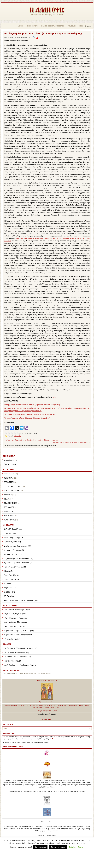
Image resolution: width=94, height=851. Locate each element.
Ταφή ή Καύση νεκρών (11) (15, 567)
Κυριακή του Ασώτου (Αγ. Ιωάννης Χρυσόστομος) (70, 442)
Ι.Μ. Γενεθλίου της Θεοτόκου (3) (17, 656)
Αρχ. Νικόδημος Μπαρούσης (15, 622)
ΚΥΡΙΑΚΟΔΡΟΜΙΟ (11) (13, 529)
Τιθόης (81, 705)
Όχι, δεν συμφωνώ (58, 847)
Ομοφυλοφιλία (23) (12, 541)
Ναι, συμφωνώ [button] (40, 847)
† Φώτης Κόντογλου (12, 639)
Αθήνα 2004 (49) (10, 587)
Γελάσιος (57, 707)
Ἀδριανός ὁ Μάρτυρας (71, 705)
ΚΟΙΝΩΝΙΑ (8, 478)
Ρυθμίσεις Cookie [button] (76, 847)
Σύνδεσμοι (72, 26)
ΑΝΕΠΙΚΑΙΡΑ (9, 515)
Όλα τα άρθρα (10, 464)
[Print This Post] (33, 37)
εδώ (54, 397)
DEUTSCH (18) (10, 596)
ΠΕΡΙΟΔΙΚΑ (8, 511)
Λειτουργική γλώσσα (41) (14, 550)
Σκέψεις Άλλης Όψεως (13, 486)
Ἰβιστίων (60, 705)
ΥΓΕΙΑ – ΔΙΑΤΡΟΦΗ (11, 490)
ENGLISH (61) (9, 592)
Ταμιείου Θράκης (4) (12, 660)
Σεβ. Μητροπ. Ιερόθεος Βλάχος (17, 609)
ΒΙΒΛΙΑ (6, 499)
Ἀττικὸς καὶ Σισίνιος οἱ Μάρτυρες (46, 705)
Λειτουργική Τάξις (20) (13, 554)
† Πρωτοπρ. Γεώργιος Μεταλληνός (19, 630)
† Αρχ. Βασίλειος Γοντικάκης (16, 618)
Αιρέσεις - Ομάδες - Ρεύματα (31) (18, 562)
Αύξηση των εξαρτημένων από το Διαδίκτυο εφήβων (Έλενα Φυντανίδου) (32, 440)
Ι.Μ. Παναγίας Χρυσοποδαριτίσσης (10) (20, 648)
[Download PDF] (36, 37)
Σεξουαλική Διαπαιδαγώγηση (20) (18, 558)
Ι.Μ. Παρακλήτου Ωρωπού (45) (16, 652)
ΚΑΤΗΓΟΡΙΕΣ (8, 470)
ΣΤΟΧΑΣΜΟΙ (9, 482)
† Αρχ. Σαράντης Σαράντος (15, 626)
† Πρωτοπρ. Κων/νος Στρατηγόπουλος (19, 634)
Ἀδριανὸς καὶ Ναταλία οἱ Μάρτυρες (15, 705)
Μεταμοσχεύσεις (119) (13, 537)
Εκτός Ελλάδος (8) (11, 575)
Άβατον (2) (8, 571)
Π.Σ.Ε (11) (8, 583)
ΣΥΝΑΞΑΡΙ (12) (10, 533)
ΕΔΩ (51, 739)
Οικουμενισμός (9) (11, 579)
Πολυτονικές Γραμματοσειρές (52, 26)
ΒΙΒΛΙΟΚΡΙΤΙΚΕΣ (10, 503)
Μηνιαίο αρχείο (10, 460)
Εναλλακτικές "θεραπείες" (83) (17, 546)
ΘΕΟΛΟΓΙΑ (8, 473)
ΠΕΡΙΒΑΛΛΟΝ (9, 507)
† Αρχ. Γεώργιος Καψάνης (15, 613)
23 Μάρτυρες (31, 705)
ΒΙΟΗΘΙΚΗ (8, 494)
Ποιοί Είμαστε (32, 26)
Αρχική (20, 26)
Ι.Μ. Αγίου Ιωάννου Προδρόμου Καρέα (20, 665)
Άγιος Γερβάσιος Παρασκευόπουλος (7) (21, 600)
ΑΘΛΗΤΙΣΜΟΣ (9, 519)
